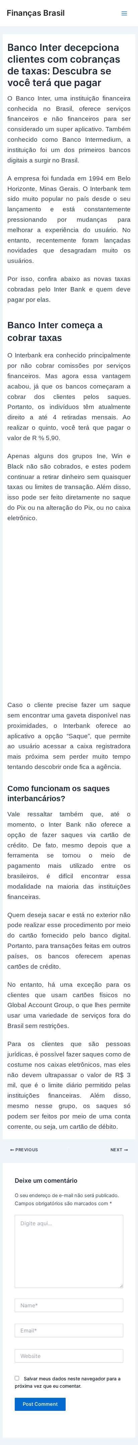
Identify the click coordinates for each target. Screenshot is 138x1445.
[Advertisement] (69, 603)
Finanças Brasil (36, 13)
